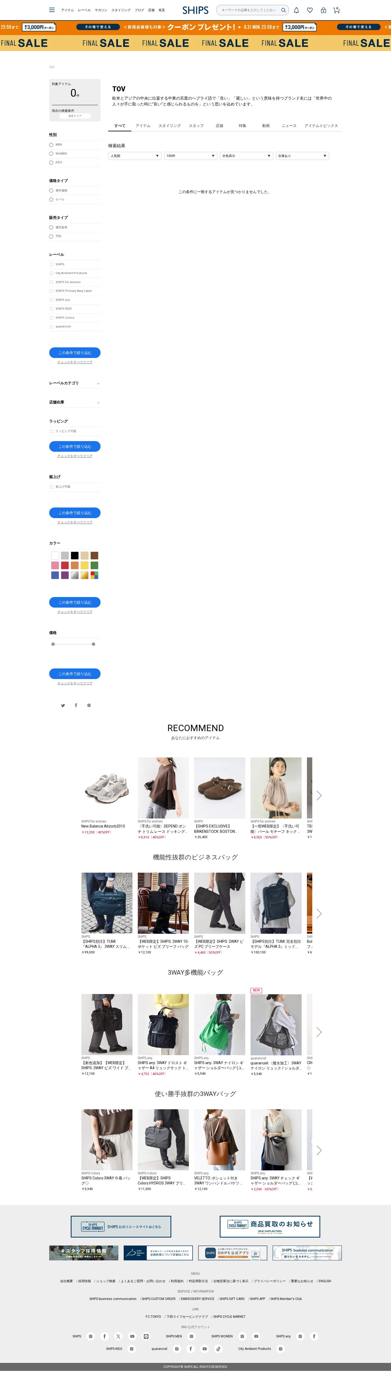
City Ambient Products (71, 273)
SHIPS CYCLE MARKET (229, 1317)
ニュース (289, 125)
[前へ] (73, 795)
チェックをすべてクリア (75, 362)
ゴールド (88, 575)
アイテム (67, 10)
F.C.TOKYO (153, 1317)
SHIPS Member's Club (286, 1299)
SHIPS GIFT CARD (232, 1299)
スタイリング (121, 10)
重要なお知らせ (302, 1281)
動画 (266, 125)
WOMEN (61, 153)
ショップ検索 (105, 1281)
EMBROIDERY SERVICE (197, 1299)
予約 (58, 236)
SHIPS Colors (65, 317)
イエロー (88, 566)
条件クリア (75, 115)
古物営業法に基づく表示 (230, 1281)
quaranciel (63, 326)
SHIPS (60, 264)
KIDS (59, 162)
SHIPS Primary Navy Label (74, 291)
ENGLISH (325, 1281)
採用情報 (84, 1281)
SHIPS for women (68, 282)
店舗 (151, 10)
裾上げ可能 (63, 486)
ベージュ (88, 556)
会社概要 (66, 1281)
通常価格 (61, 190)
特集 (242, 125)
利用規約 (177, 1281)
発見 (162, 10)
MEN (59, 144)
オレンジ (78, 566)
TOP (51, 67)
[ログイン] (323, 10)
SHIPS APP (257, 1299)
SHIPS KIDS (64, 308)
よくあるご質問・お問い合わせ (143, 1281)
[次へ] (318, 795)
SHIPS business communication (112, 1299)
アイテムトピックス (321, 125)
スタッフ (196, 125)
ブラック (78, 556)
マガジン (101, 10)
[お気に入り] (310, 10)
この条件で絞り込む (75, 353)
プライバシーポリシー (270, 1281)
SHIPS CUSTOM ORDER (159, 1299)
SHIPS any (63, 300)
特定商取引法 (198, 1281)
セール (60, 199)
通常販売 (61, 227)
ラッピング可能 (66, 431)
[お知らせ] (296, 10)
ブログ (139, 10)
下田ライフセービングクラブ (187, 1317)
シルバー (78, 575)
